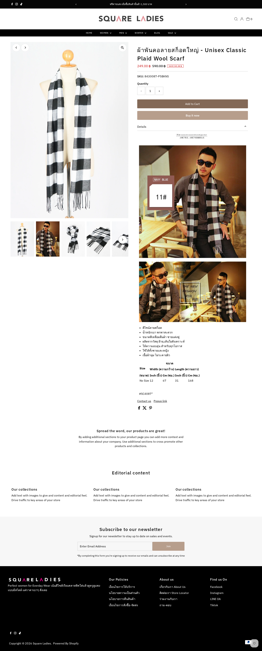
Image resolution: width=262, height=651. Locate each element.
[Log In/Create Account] (241, 19)
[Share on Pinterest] (150, 408)
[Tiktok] (21, 4)
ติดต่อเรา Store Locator (174, 593)
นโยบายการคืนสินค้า (122, 599)
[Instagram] (16, 4)
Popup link (160, 401)
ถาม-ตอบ (165, 605)
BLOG (157, 32)
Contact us (144, 401)
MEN (121, 32)
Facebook (216, 587)
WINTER (139, 32)
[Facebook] (12, 4)
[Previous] (76, 4)
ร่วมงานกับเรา (168, 599)
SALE (171, 32)
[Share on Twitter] (145, 408)
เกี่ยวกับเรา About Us (173, 587)
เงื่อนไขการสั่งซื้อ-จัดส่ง (123, 605)
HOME (89, 32)
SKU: (140, 76)
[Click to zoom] (123, 48)
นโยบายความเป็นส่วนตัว (124, 593)
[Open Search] (236, 19)
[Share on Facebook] (139, 408)
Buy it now (192, 115)
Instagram (217, 593)
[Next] (186, 4)
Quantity (142, 83)
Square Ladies (42, 643)
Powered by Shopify (66, 643)
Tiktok (214, 605)
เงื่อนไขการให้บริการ (122, 587)
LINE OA (215, 599)
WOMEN (104, 32)
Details (141, 126)
